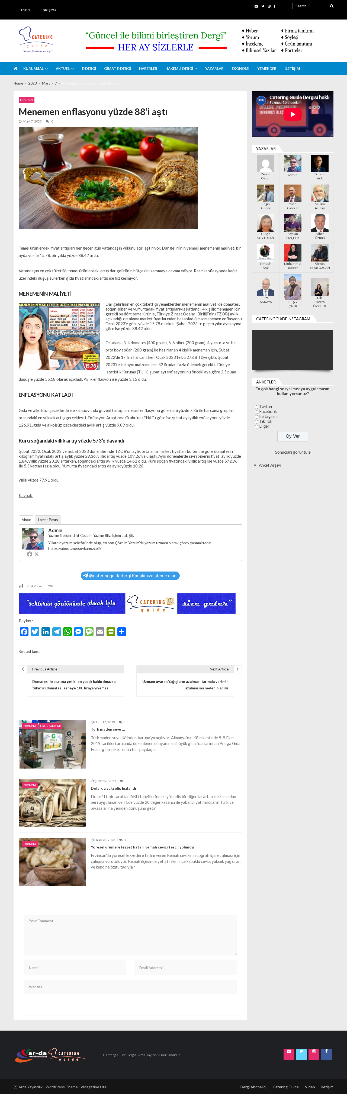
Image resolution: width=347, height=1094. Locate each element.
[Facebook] (29, 554)
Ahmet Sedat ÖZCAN (320, 266)
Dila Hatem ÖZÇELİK (319, 302)
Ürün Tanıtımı (50, 726)
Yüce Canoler (293, 206)
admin (55, 530)
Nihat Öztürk (320, 236)
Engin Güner (266, 206)
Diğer (264, 426)
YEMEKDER (267, 68)
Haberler (148, 68)
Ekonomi (240, 68)
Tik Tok (265, 421)
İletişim (292, 68)
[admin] (33, 539)
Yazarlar (214, 68)
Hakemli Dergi (179, 68)
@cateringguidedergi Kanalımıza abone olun (132, 575)
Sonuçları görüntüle (293, 452)
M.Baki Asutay (320, 206)
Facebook (268, 411)
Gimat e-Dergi (117, 68)
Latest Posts (48, 520)
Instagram (268, 416)
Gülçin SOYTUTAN (265, 236)
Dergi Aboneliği (253, 1087)
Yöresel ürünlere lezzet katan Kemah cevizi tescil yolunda (142, 847)
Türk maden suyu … (108, 729)
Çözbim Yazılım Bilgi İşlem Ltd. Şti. (107, 535)
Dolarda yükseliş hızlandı (113, 788)
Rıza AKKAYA (266, 300)
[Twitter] (36, 554)
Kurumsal (33, 68)
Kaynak (26, 495)
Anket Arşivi (270, 465)
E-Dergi (89, 68)
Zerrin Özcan (266, 176)
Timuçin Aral (266, 266)
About (26, 520)
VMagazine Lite (94, 1087)
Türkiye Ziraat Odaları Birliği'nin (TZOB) (153, 652)
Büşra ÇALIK (292, 304)
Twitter (266, 406)
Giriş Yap (49, 10)
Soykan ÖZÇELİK (293, 236)
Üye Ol (26, 10)
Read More (105, 761)
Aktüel (63, 68)
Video (310, 1087)
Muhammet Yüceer (292, 266)
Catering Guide (286, 1087)
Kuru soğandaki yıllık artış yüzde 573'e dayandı (81, 652)
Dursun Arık (319, 176)
